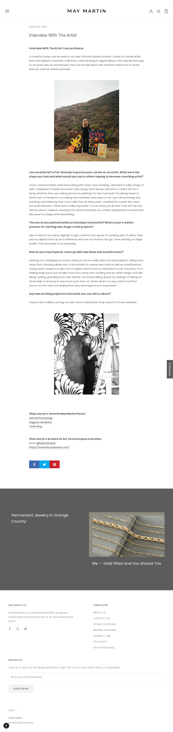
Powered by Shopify (20, 722)
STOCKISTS (100, 641)
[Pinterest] (25, 629)
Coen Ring (35, 426)
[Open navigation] (7, 10)
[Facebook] (9, 629)
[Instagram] (17, 629)
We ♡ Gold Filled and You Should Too (126, 563)
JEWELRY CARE (102, 636)
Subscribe (21, 688)
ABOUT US (99, 612)
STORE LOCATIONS (104, 624)
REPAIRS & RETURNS (105, 630)
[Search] (158, 11)
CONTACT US (101, 618)
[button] (6, 726)
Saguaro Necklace (40, 422)
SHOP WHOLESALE (104, 647)
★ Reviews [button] (170, 369)
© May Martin (15, 717)
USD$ (11, 710)
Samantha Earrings (41, 418)
